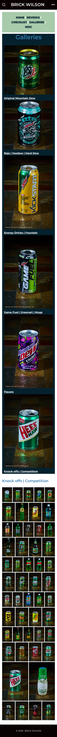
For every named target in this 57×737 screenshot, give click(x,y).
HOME (20, 17)
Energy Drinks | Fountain (21, 232)
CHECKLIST (19, 22)
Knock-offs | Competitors (21, 471)
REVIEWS (33, 17)
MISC (28, 26)
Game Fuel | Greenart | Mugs (23, 312)
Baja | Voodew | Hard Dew (21, 153)
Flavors (9, 391)
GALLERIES (36, 22)
